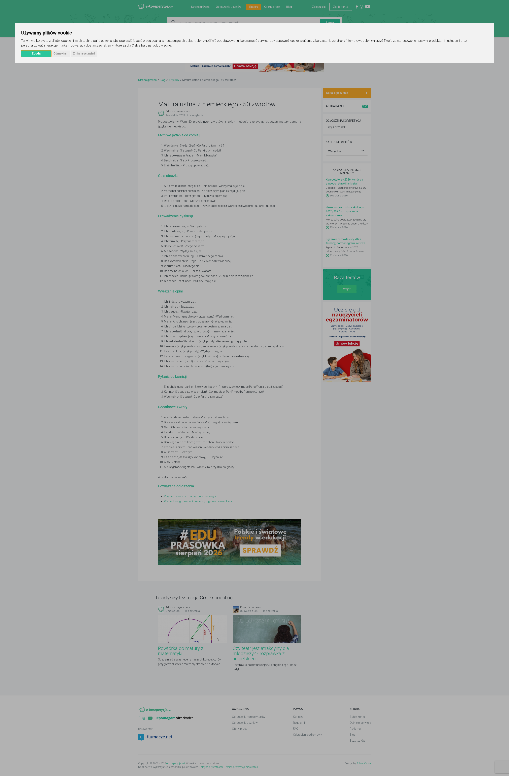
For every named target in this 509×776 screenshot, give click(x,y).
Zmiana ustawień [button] (84, 53)
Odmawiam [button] (60, 53)
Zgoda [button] (36, 53)
